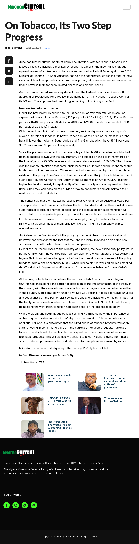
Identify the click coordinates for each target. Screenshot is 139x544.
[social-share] (9, 60)
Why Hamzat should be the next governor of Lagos (59, 378)
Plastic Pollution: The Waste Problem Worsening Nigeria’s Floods (60, 426)
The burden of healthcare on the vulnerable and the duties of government (115, 381)
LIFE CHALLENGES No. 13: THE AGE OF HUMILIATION (60, 401)
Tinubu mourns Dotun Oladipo (113, 400)
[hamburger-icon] (127, 7)
